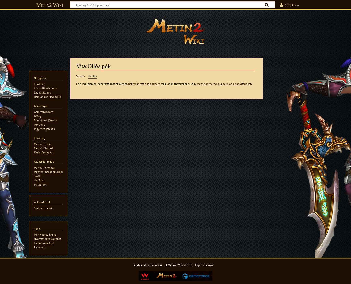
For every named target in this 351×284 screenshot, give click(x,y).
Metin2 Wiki (49, 5)
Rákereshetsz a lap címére (144, 84)
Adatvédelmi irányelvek (147, 265)
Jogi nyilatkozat (204, 265)
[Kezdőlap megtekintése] (175, 31)
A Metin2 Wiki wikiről (179, 265)
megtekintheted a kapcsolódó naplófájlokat (224, 84)
